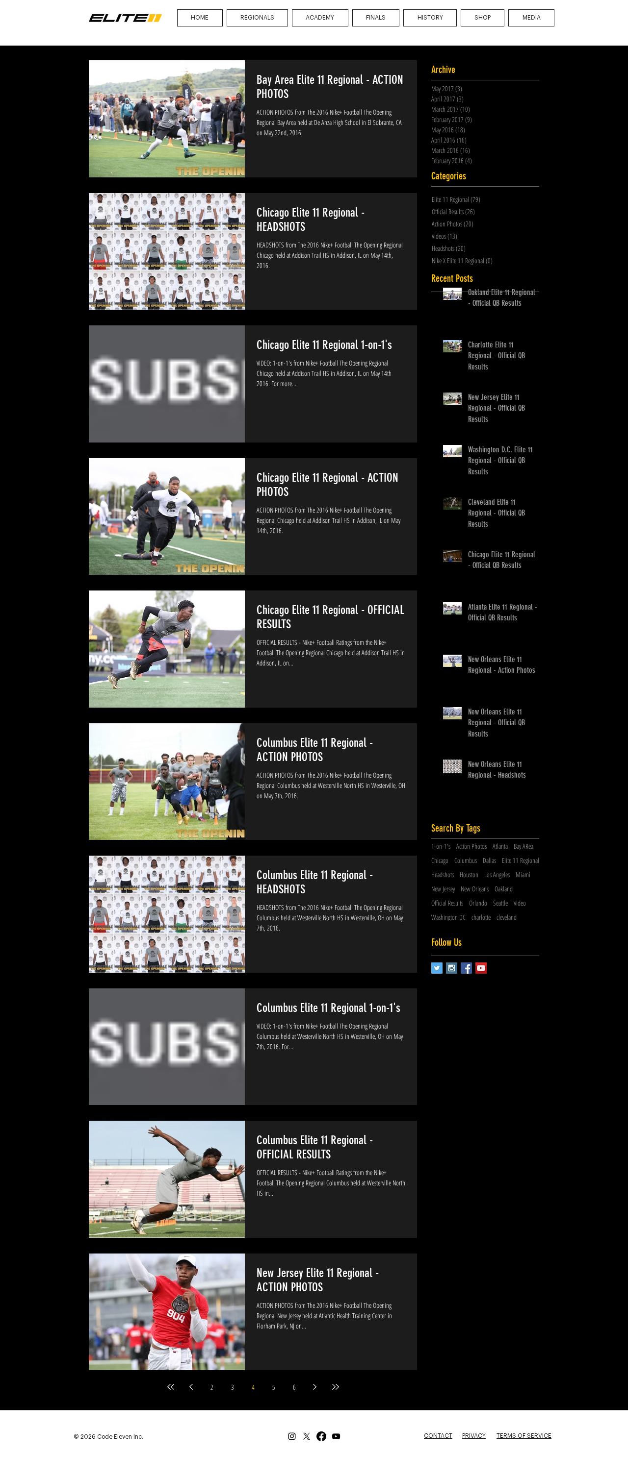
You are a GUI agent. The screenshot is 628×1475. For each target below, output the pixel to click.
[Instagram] (292, 1436)
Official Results (447, 903)
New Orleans (475, 889)
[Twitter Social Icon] (437, 968)
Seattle (500, 903)
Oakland (504, 889)
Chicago (439, 860)
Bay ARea (523, 846)
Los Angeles (497, 874)
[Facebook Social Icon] (466, 968)
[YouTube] (336, 1436)
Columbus (465, 860)
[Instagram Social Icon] (451, 968)
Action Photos (471, 846)
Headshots (442, 874)
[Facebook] (321, 1436)
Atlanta (500, 846)
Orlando (478, 903)
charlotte (481, 917)
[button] (531, 17)
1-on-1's (440, 846)
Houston (469, 874)
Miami (523, 874)
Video (520, 903)
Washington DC (448, 917)
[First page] (171, 1387)
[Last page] (335, 1387)
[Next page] (315, 1387)
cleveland (507, 917)
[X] (307, 1436)
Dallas (489, 860)
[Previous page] (191, 1387)
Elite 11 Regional (520, 860)
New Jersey (443, 889)
